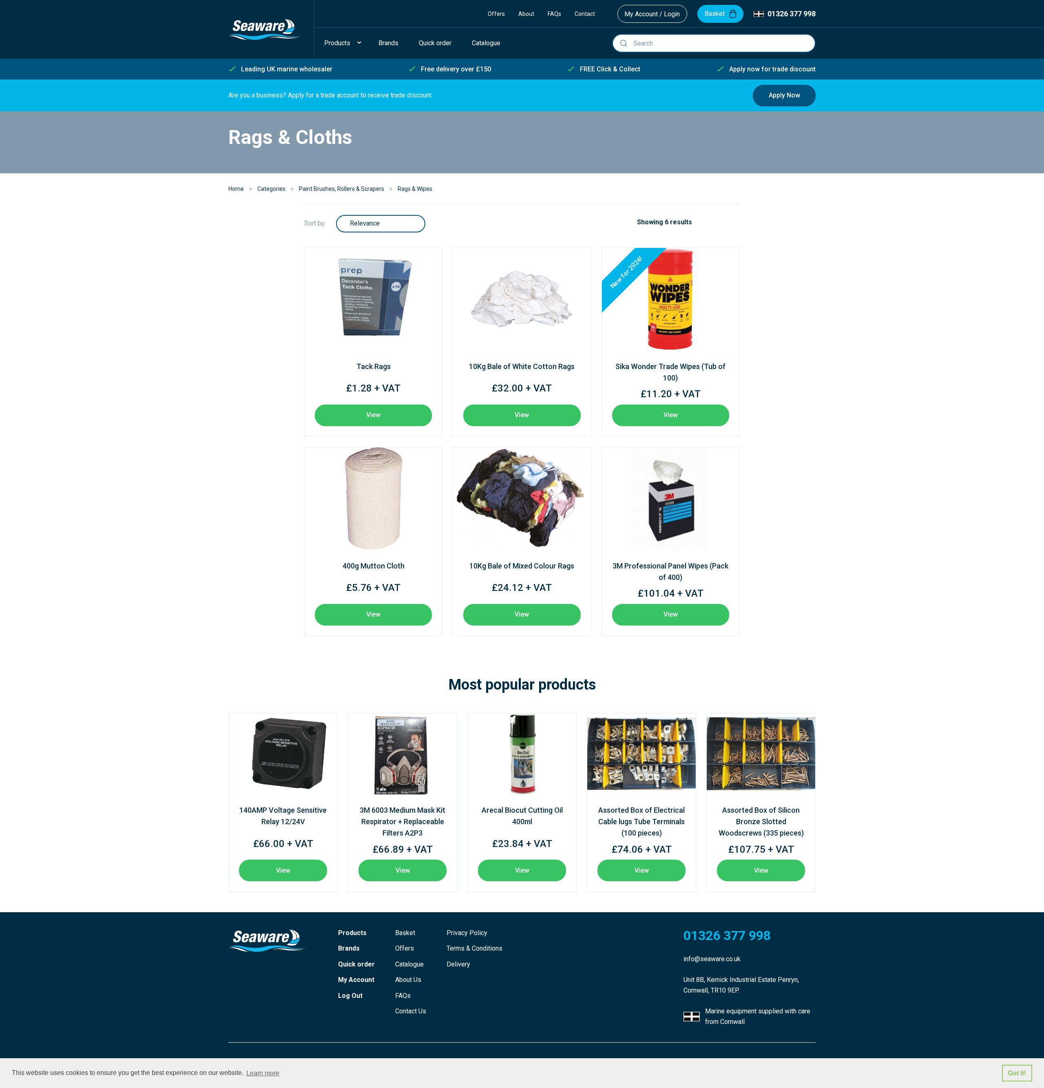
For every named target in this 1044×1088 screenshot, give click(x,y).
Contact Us (410, 1011)
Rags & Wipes (415, 189)
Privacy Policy (467, 933)
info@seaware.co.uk (712, 959)
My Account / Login (652, 14)
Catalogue (409, 964)
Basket (405, 933)
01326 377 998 (792, 13)
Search (623, 43)
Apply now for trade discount (772, 69)
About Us (408, 980)
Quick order (356, 964)
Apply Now (784, 95)
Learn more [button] (262, 1073)
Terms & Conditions (474, 948)
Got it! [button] (1017, 1073)
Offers (496, 14)
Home (236, 189)
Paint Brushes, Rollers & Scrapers (341, 189)
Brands (349, 948)
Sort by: (315, 223)
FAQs (554, 14)
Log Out (350, 996)
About (526, 14)
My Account (356, 980)
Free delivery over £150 (456, 69)
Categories (271, 189)
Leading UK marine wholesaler (286, 69)
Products (352, 933)
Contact (585, 14)
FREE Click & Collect (610, 69)
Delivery (458, 964)
